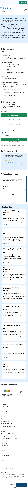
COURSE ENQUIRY (14, 115)
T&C (2, 462)
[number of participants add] (14, 130)
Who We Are (5, 445)
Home (3, 18)
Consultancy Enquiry (7, 423)
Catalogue (4, 404)
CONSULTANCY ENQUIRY (14, 119)
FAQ (2, 460)
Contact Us (23, 2)
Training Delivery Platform (9, 438)
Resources (4, 411)
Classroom (7, 135)
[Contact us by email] (10, 2)
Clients (3, 453)
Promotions (4, 406)
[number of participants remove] (14, 126)
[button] (25, 189)
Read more (4, 39)
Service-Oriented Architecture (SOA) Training (15, 18)
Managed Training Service (9, 436)
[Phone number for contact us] (1, 2)
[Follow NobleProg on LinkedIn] (1, 480)
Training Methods (6, 409)
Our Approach (5, 419)
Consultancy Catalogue (8, 426)
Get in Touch (21, 485)
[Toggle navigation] (26, 9)
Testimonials (5, 455)
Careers (3, 458)
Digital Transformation (8, 433)
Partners (3, 450)
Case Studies (5, 421)
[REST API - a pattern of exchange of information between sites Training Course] (7, 8)
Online (5, 133)
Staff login (14, 487)
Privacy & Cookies (14, 484)
